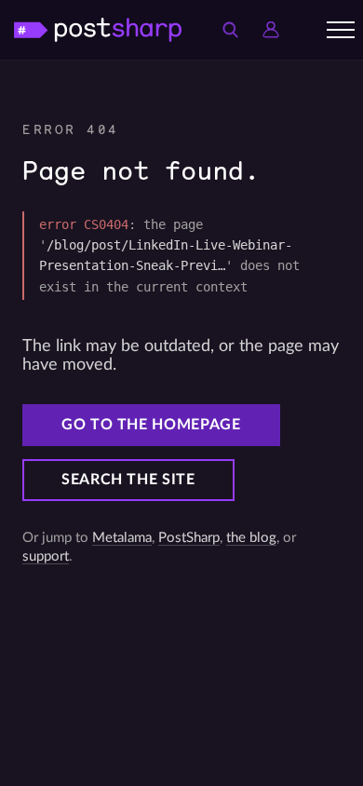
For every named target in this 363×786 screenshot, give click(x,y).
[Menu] (341, 29)
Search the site (128, 479)
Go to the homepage (151, 424)
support (45, 556)
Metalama (122, 538)
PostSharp (189, 538)
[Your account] (270, 29)
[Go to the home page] (98, 29)
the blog (251, 538)
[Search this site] (230, 29)
